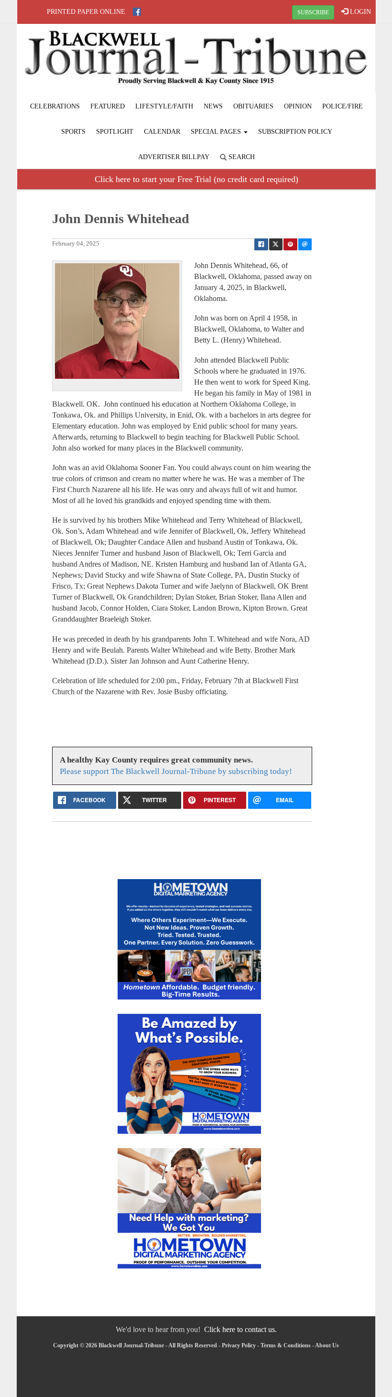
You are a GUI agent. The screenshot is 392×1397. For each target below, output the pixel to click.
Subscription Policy (295, 131)
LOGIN (359, 11)
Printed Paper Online (86, 11)
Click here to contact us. (240, 1329)
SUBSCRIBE (313, 12)
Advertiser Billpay (173, 157)
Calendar (162, 131)
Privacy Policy (239, 1345)
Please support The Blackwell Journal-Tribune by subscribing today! (176, 771)
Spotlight (114, 131)
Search (241, 157)
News (213, 106)
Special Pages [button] (217, 131)
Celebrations (55, 106)
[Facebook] (137, 11)
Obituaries (253, 106)
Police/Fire (342, 106)
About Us (327, 1345)
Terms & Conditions (286, 1345)
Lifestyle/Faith (164, 106)
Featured (107, 106)
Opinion (298, 106)
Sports (73, 131)
